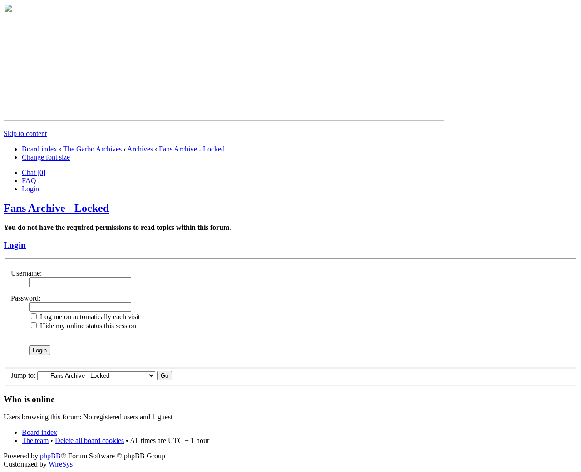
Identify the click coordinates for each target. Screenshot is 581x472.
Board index (39, 149)
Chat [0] (33, 172)
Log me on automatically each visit (89, 317)
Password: (25, 298)
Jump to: (23, 375)
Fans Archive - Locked (192, 149)
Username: (26, 273)
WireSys (61, 464)
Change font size (46, 157)
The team (35, 440)
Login (30, 189)
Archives (140, 149)
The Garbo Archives (92, 149)
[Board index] (224, 118)
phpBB (50, 456)
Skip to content (25, 133)
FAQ (29, 181)
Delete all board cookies (89, 440)
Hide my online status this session (87, 326)
